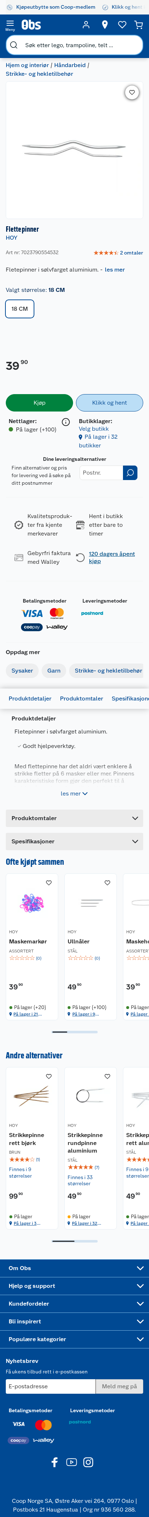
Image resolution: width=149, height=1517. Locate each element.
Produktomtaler (81, 698)
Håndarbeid (70, 65)
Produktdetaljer (30, 698)
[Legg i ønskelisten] (132, 92)
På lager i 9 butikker (83, 1014)
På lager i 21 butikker (25, 1014)
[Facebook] (55, 1462)
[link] (118, 253)
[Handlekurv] (138, 25)
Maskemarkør (28, 941)
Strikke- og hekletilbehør (39, 73)
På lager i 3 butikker (25, 1223)
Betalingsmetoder (45, 601)
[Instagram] (88, 1462)
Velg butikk (94, 428)
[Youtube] (71, 1462)
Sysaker (22, 670)
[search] (14, 45)
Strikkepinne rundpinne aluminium (85, 1143)
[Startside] (48, 25)
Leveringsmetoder (104, 601)
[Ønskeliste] (122, 25)
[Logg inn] (86, 25)
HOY (11, 237)
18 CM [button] (20, 308)
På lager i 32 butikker (84, 1223)
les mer (115, 269)
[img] (32, 958)
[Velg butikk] (105, 25)
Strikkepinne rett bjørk (26, 1139)
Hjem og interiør (27, 65)
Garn (53, 670)
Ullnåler (79, 941)
